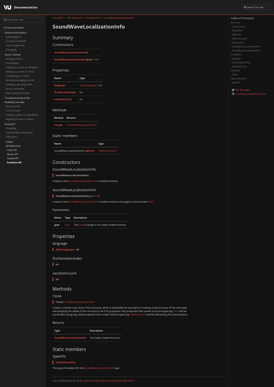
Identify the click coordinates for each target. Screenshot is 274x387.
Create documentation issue (250, 93)
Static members (239, 38)
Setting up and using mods (19, 84)
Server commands (15, 88)
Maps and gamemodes (17, 93)
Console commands (16, 41)
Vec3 (175, 311)
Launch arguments (15, 45)
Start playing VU (13, 36)
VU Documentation (13, 27)
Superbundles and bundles (19, 132)
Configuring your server (17, 75)
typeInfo (236, 82)
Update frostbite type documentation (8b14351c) (109, 380)
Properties (237, 30)
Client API (12, 150)
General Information (16, 32)
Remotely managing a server (20, 80)
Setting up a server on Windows (22, 67)
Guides (9, 141)
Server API (12, 154)
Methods (236, 34)
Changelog (11, 49)
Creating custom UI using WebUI (22, 114)
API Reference (13, 145)
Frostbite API (14, 162)
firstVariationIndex (241, 62)
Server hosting (12, 54)
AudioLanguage (87, 85)
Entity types (11, 136)
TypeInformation (107, 150)
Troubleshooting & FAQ (17, 98)
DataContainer (138, 314)
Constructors (238, 26)
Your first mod (13, 110)
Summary (235, 22)
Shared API (13, 158)
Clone (235, 74)
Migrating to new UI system (19, 119)
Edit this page (242, 89)
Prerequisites (12, 63)
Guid (95, 59)
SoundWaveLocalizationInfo (246, 46)
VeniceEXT (10, 124)
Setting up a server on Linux (20, 71)
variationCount (239, 66)
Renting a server (14, 58)
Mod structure (13, 106)
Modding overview (14, 102)
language (236, 58)
